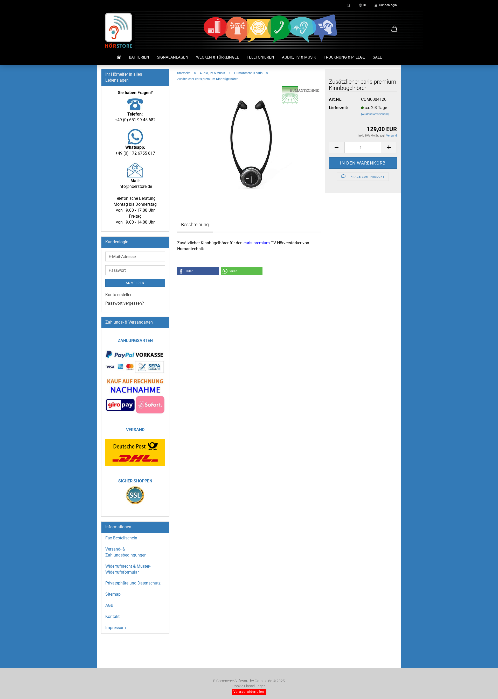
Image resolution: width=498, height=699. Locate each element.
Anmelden (135, 283)
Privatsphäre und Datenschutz (133, 583)
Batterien (139, 57)
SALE (377, 57)
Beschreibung (195, 224)
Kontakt (112, 616)
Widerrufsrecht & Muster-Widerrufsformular (127, 569)
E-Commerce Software (231, 681)
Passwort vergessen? (124, 303)
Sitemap (113, 594)
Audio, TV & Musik (299, 57)
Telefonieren (260, 57)
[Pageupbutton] (484, 687)
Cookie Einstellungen (249, 686)
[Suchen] (348, 5)
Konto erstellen (119, 294)
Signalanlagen (172, 57)
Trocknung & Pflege (344, 57)
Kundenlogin (387, 5)
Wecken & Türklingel (217, 57)
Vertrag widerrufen (248, 692)
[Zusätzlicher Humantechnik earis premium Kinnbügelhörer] (249, 143)
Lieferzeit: (338, 107)
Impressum (115, 627)
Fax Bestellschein (121, 538)
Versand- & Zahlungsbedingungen (126, 552)
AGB (109, 605)
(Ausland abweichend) (375, 114)
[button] (394, 29)
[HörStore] (118, 31)
